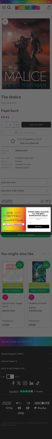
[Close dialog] (49, 209)
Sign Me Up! (38, 226)
